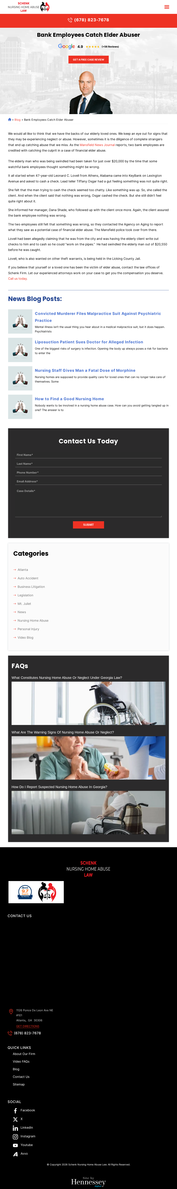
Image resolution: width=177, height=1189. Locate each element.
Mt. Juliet (24, 604)
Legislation (25, 595)
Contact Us (21, 1077)
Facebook (28, 1110)
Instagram (28, 1136)
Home (9, 119)
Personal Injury (28, 629)
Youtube (27, 1145)
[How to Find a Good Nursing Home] (20, 407)
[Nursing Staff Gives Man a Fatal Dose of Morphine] (20, 378)
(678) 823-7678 (91, 19)
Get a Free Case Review (88, 59)
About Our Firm (24, 1054)
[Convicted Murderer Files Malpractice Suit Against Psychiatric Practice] (20, 321)
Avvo (24, 1153)
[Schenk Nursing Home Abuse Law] (23, 7)
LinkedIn (27, 1127)
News (22, 612)
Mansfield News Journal (97, 145)
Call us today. (18, 278)
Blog (18, 119)
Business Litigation (31, 587)
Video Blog (25, 637)
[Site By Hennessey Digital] (88, 1183)
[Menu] (166, 6)
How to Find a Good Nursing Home (69, 399)
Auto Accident (28, 578)
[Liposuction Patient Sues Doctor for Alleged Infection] (20, 350)
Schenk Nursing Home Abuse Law (87, 1164)
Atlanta (23, 570)
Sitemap (19, 1084)
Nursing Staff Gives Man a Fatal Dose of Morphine (85, 370)
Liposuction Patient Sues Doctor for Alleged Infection (89, 342)
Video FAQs (21, 1061)
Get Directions (27, 1026)
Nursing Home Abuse (33, 620)
